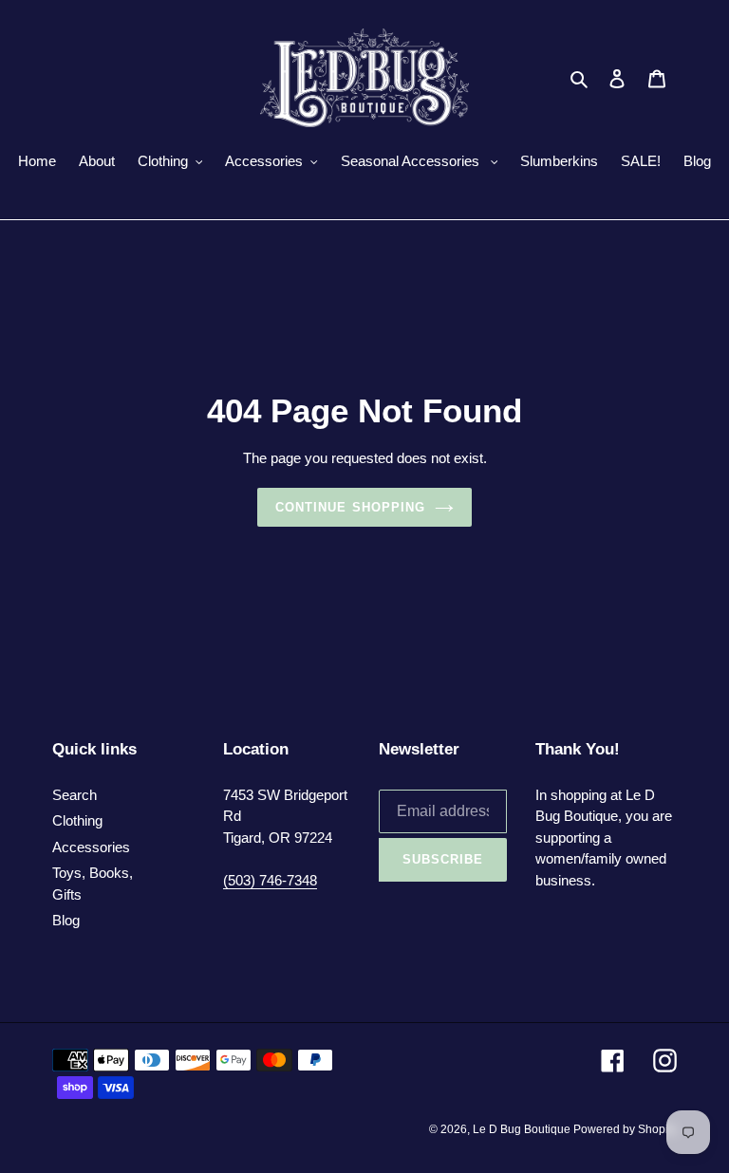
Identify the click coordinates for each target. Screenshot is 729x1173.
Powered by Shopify (625, 1129)
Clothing (77, 820)
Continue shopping (350, 507)
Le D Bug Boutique (523, 1129)
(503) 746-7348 (270, 880)
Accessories (91, 847)
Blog (66, 920)
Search (74, 795)
